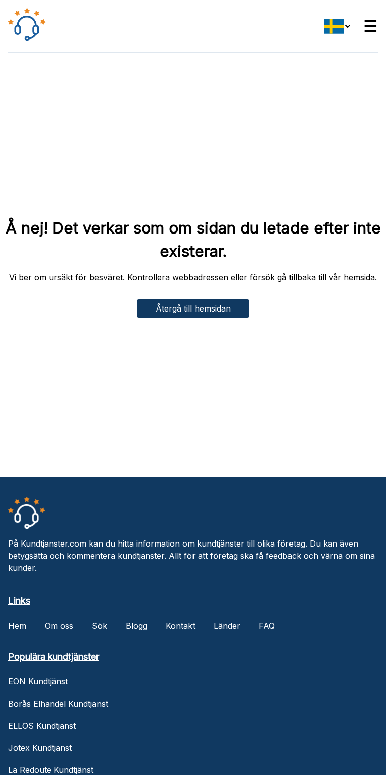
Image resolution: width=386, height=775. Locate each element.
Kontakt (180, 626)
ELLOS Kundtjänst (42, 726)
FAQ (267, 626)
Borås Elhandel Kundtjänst (58, 704)
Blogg (136, 626)
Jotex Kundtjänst (40, 748)
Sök (99, 626)
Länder (227, 626)
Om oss (59, 626)
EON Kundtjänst (38, 681)
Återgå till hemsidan (193, 308)
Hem (17, 626)
